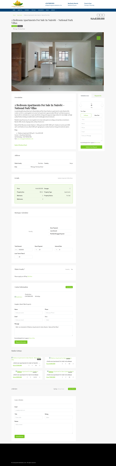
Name (16, 309)
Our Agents (41, 10)
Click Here (29, 276)
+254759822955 (49, 3)
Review (16, 421)
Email (16, 316)
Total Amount (18, 246)
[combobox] (59, 320)
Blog (47, 10)
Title (16, 414)
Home (14, 10)
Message (17, 324)
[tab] (98, 38)
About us (20, 10)
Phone (46, 309)
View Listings (69, 287)
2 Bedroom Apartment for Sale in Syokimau (59, 375)
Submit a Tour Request (91, 147)
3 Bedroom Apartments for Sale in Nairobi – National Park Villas (31, 363)
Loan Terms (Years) (20, 253)
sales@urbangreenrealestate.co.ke (53, 5)
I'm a (46, 316)
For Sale (33, 10)
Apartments (19, 15)
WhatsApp (37, 296)
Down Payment (38, 246)
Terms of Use (32, 338)
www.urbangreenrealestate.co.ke (25, 139)
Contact (53, 10)
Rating (46, 414)
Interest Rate (58, 246)
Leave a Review (72, 388)
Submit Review (19, 436)
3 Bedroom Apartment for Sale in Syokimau (59, 361)
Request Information (21, 342)
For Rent (27, 10)
